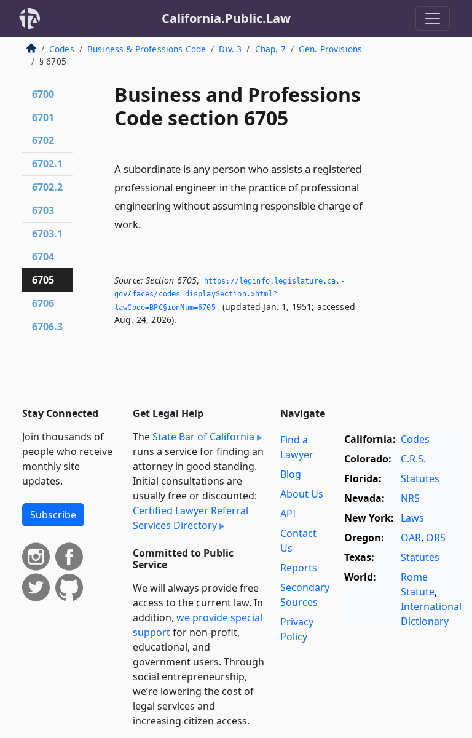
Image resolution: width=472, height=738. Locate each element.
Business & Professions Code (146, 49)
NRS (410, 498)
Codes (61, 49)
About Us (301, 494)
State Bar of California (203, 436)
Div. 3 (230, 49)
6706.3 (47, 326)
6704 (43, 256)
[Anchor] (148, 223)
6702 (43, 140)
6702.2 (47, 187)
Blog (290, 474)
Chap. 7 (270, 49)
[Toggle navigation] (432, 18)
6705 (43, 280)
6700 (43, 94)
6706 (43, 303)
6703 (43, 210)
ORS (436, 537)
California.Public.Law (226, 18)
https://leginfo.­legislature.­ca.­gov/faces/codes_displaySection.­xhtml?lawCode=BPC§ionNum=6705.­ (229, 294)
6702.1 (47, 163)
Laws (412, 518)
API (288, 513)
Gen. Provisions (330, 49)
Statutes (420, 478)
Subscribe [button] (53, 515)
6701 (43, 117)
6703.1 (47, 233)
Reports (298, 567)
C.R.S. (413, 459)
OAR (411, 537)
